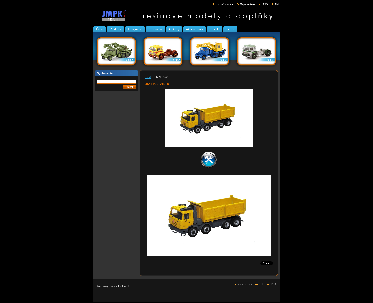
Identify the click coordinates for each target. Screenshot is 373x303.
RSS (265, 4)
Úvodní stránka (224, 4)
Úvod (148, 77)
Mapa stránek (247, 4)
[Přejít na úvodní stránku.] (186, 16)
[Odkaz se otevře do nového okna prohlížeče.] (209, 147)
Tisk (277, 4)
